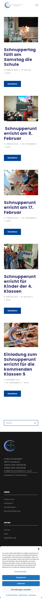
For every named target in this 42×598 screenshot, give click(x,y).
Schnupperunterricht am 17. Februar (20, 207)
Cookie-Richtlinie (11, 595)
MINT (6, 534)
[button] (39, 549)
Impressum (32, 595)
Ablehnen (21, 583)
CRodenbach (31, 144)
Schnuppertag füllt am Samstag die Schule (20, 57)
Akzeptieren (21, 577)
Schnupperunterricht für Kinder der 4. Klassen (20, 284)
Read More (12, 84)
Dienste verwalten (20, 571)
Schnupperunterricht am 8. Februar (20, 133)
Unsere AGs (9, 499)
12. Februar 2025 (11, 144)
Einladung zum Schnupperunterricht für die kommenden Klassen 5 (20, 364)
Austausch (8, 503)
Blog (8, 73)
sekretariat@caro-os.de (21, 471)
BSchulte (28, 297)
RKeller (27, 70)
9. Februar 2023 (11, 297)
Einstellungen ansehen (21, 589)
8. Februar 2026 (11, 70)
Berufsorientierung (12, 511)
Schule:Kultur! (10, 507)
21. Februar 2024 (11, 218)
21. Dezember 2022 (12, 380)
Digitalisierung (10, 538)
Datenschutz (23, 595)
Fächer (7, 530)
